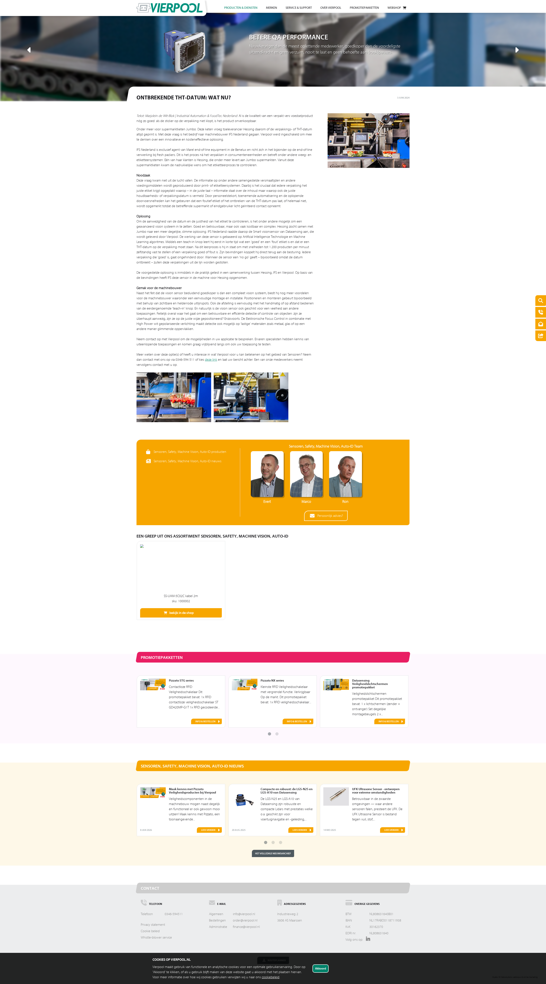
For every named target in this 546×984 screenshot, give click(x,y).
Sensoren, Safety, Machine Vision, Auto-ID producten (190, 452)
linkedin (367, 940)
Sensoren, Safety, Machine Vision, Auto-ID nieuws (187, 461)
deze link (211, 360)
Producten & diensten (240, 8)
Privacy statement (153, 925)
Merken (271, 8)
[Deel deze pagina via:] (539, 336)
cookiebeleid (270, 977)
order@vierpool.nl (245, 920)
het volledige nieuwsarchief (273, 853)
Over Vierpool (330, 8)
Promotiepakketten (364, 8)
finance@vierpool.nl (246, 927)
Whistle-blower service (156, 937)
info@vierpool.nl (244, 914)
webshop (394, 8)
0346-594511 (174, 914)
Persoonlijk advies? (330, 516)
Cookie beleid (150, 931)
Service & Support (299, 8)
